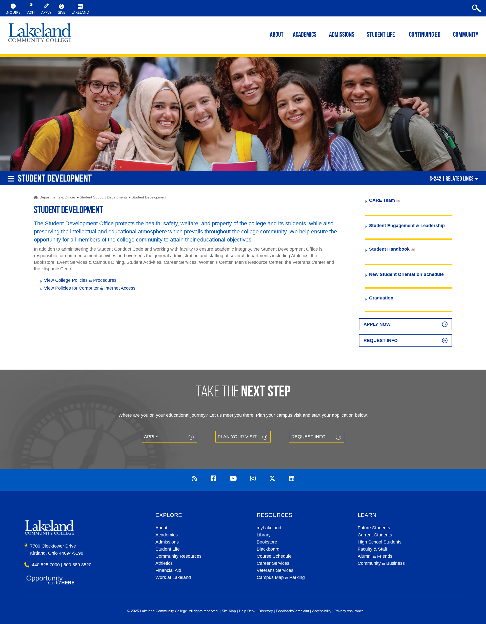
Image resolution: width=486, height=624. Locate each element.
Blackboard (268, 549)
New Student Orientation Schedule (406, 274)
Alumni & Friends (375, 556)
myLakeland (39, 34)
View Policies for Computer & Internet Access (89, 288)
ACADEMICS (304, 35)
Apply (151, 436)
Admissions (341, 35)
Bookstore (267, 542)
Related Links (460, 178)
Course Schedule (274, 556)
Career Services (273, 563)
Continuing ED (424, 35)
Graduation (381, 297)
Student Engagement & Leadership (407, 225)
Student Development (149, 197)
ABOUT (277, 35)
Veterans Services (275, 570)
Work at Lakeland (173, 577)
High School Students (379, 542)
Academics (166, 534)
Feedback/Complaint (292, 611)
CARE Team (382, 200)
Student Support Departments (104, 197)
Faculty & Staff (372, 549)
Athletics (164, 563)
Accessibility (321, 611)
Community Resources (178, 556)
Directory (265, 611)
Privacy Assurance (349, 611)
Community (465, 35)
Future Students (374, 527)
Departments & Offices (57, 197)
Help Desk (247, 611)
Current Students (375, 534)
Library (264, 534)
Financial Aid (168, 570)
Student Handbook (389, 249)
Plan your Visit (237, 436)
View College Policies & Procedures (80, 280)
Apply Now (377, 324)
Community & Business (381, 563)
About (161, 527)
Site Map (229, 611)
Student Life (381, 35)
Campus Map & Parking (281, 577)
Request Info (380, 340)
